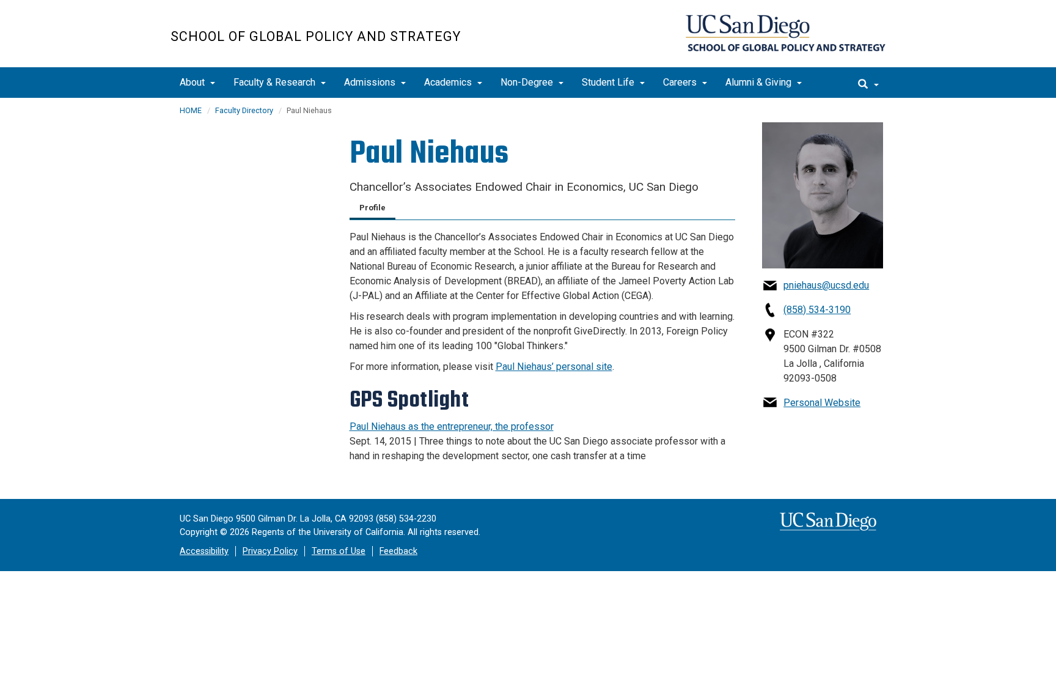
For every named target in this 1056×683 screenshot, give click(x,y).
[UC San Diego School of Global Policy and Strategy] (786, 33)
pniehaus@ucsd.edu (826, 285)
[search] (868, 82)
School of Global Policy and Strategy (315, 36)
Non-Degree (528, 82)
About (193, 82)
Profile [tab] (372, 207)
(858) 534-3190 (817, 310)
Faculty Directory (244, 110)
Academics (449, 82)
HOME (191, 110)
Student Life (609, 82)
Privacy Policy (270, 551)
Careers (681, 82)
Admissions (371, 82)
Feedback (398, 551)
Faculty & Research (275, 82)
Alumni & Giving (759, 82)
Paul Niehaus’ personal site (554, 366)
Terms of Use (338, 551)
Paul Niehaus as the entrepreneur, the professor (452, 426)
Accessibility (204, 551)
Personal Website (821, 402)
